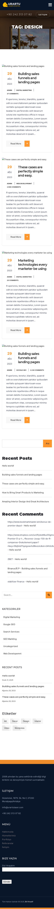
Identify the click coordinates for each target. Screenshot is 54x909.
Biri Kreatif (29, 902)
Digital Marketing (24, 90)
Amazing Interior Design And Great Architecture (25, 501)
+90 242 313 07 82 (19, 14)
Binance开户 (14, 568)
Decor (15, 721)
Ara (47, 443)
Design (26, 721)
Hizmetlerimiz (9, 835)
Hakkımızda (7, 831)
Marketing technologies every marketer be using (32, 265)
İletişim (42, 15)
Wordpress (19, 728)
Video (6, 728)
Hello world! (8, 465)
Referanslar (7, 843)
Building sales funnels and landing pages (29, 78)
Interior (38, 721)
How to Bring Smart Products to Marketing (23, 492)
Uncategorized (10, 646)
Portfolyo (6, 839)
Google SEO (21, 370)
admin (9, 90)
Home (23, 35)
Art (5, 721)
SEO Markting (10, 639)
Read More (16, 143)
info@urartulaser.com (12, 807)
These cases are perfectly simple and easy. (30, 171)
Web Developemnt (24, 184)
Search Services (11, 631)
